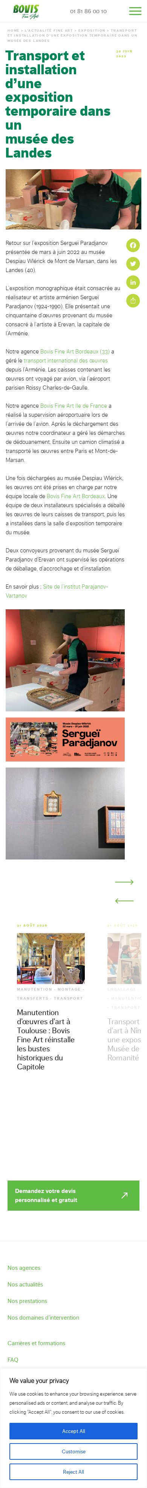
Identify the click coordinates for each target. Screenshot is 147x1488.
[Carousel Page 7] (84, 897)
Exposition (92, 30)
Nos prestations (27, 1300)
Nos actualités (25, 1284)
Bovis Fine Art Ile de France (73, 405)
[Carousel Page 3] (36, 897)
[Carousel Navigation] (124, 891)
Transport (68, 998)
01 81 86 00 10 (88, 11)
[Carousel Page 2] (24, 897)
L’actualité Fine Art (49, 30)
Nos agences (24, 1267)
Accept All (73, 1431)
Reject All (73, 1472)
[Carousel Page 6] (72, 897)
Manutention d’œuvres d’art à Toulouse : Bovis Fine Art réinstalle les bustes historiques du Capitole (46, 1039)
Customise (74, 1451)
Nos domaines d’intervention (43, 1317)
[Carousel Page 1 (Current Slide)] (12, 897)
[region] (73, 1428)
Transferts (33, 998)
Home (14, 30)
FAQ (13, 1359)
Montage (69, 989)
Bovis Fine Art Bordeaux (76, 496)
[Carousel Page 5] (60, 897)
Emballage (121, 989)
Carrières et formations (36, 1343)
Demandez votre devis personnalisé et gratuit (46, 1195)
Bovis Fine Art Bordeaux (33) (75, 351)
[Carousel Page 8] (96, 897)
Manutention (34, 989)
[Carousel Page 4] (48, 897)
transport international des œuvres (66, 360)
